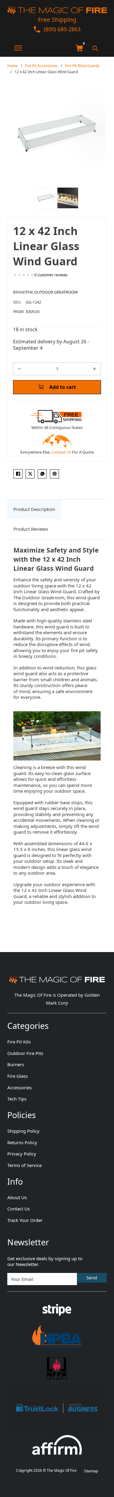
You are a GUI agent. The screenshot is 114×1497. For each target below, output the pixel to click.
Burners (15, 1064)
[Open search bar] (95, 48)
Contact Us (61, 452)
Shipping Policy (23, 1131)
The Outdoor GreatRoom (52, 292)
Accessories (19, 1087)
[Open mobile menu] (14, 48)
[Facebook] (17, 473)
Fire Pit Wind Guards (82, 65)
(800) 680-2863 (62, 29)
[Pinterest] (54, 473)
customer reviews (50, 275)
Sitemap (91, 1471)
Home (12, 65)
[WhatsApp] (42, 473)
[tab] (34, 509)
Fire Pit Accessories (41, 65)
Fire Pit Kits (19, 1042)
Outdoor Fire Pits (25, 1053)
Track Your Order (25, 1220)
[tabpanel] (56, 735)
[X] (30, 473)
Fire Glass (17, 1076)
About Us (17, 1197)
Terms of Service (24, 1165)
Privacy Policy (21, 1154)
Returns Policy (22, 1142)
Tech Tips (16, 1099)
